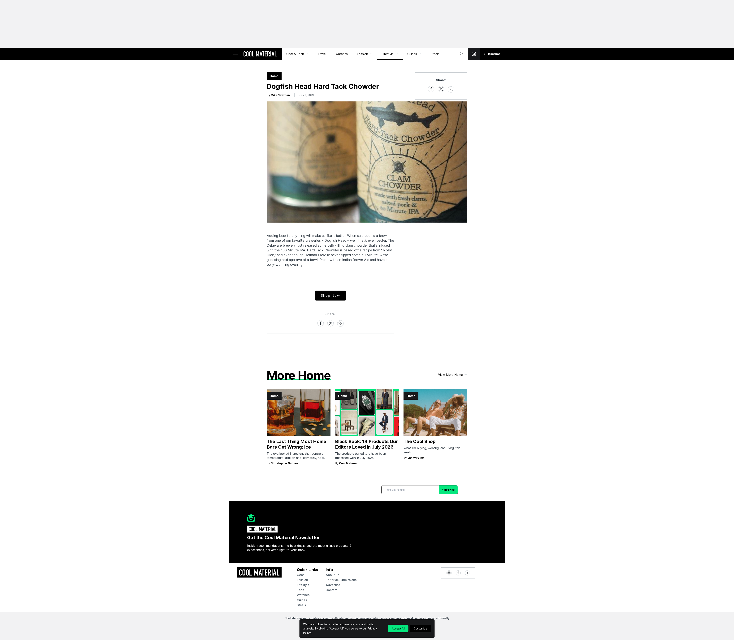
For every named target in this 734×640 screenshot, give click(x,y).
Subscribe (492, 54)
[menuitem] (297, 54)
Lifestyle (388, 54)
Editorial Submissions (341, 580)
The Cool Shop (420, 441)
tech (300, 590)
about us (332, 575)
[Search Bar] (462, 54)
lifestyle (303, 585)
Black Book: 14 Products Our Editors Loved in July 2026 (366, 444)
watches (303, 595)
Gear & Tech (295, 54)
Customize (420, 628)
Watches (341, 54)
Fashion (362, 54)
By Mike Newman (278, 95)
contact (331, 590)
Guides (412, 54)
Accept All (398, 628)
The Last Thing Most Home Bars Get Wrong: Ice (296, 444)
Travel (322, 54)
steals (435, 54)
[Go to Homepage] (260, 54)
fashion (302, 580)
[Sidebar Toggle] (235, 54)
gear (300, 575)
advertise (333, 585)
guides (302, 600)
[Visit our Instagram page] (474, 54)
